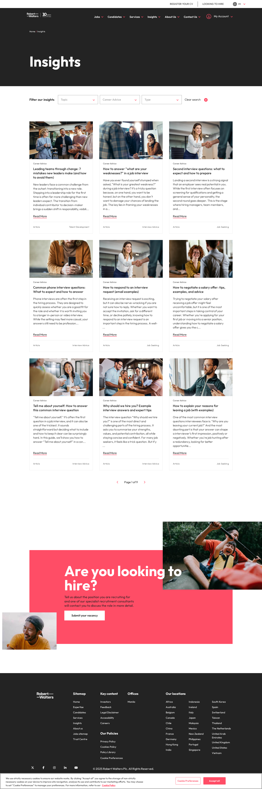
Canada (170, 717)
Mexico (193, 728)
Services (135, 17)
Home (76, 701)
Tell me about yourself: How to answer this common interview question (60, 408)
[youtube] (76, 767)
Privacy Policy (107, 741)
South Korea (219, 701)
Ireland (193, 707)
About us (78, 728)
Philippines (195, 739)
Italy (191, 712)
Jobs (97, 17)
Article (36, 227)
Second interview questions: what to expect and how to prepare (199, 171)
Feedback (105, 707)
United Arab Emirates (219, 735)
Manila (131, 701)
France (170, 733)
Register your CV (181, 4)
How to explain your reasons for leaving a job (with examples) (195, 408)
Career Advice (40, 163)
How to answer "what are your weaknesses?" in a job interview (125, 171)
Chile (168, 723)
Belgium (170, 712)
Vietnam (217, 753)
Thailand (217, 723)
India (168, 749)
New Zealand (196, 733)
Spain (215, 707)
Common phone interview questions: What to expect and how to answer (59, 289)
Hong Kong (172, 744)
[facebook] (43, 767)
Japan (192, 717)
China (169, 728)
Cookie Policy (108, 785)
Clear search (193, 99)
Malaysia (194, 723)
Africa (169, 701)
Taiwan (216, 717)
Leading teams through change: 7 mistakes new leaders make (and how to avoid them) (59, 173)
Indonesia (194, 701)
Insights (152, 17)
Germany (171, 739)
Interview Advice (150, 227)
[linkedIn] (65, 767)
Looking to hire (213, 4)
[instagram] (54, 767)
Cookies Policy (108, 746)
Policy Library (107, 752)
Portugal (193, 744)
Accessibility (107, 717)
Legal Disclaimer (109, 712)
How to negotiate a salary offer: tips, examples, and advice (199, 289)
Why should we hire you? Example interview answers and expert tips (127, 408)
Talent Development (79, 227)
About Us (170, 17)
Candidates (115, 17)
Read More (40, 216)
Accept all (214, 780)
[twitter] (32, 767)
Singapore (194, 749)
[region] (131, 781)
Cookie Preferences (111, 758)
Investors (105, 701)
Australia (171, 707)
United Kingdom (221, 742)
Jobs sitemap (80, 733)
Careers (105, 723)
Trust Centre (80, 739)
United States (219, 747)
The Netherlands (221, 728)
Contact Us (190, 17)
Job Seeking (223, 227)
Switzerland (218, 712)
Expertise (78, 707)
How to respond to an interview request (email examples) (125, 289)
